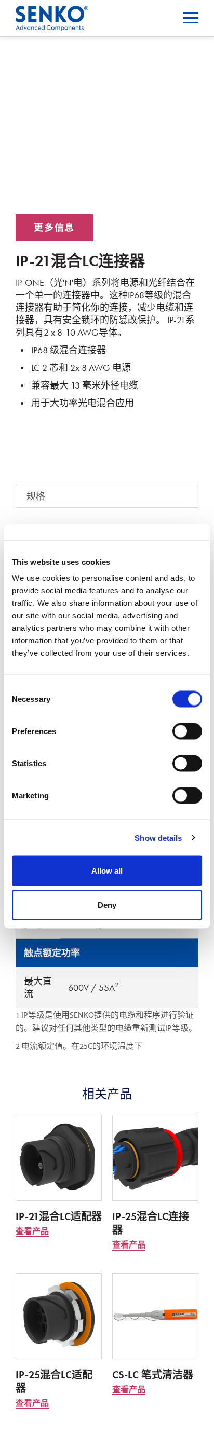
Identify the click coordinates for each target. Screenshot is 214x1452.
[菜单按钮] (190, 17)
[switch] (187, 731)
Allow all (107, 870)
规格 (35, 496)
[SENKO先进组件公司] (52, 12)
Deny (107, 904)
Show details (158, 837)
